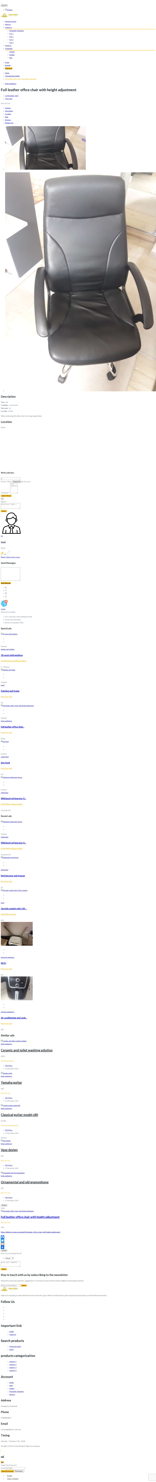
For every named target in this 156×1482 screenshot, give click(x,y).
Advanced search (15, 1346)
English (11, 55)
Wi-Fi (3, 963)
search (11, 1349)
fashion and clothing (7, 649)
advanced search (10, 21)
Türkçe (10, 10)
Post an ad (8, 68)
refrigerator (4, 793)
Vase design (9, 1150)
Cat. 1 (11, 34)
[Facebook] (78, 1237)
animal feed (5, 757)
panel (2, 685)
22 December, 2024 (11, 96)
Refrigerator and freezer (13, 875)
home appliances (10, 84)
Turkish (11, 52)
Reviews (8, 120)
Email (3, 1468)
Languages (8, 48)
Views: (8, 99)
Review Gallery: (6, 482)
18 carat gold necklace (12, 655)
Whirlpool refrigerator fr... (13, 798)
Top (2, 1462)
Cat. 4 (11, 43)
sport (2, 903)
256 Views (8, 1130)
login (11, 1385)
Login (7, 62)
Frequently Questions (16, 31)
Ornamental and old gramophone (25, 1182)
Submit (4, 1269)
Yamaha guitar (11, 1082)
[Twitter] (78, 1240)
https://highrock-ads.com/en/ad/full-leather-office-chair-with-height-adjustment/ (30, 1232)
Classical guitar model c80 (19, 1115)
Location (8, 114)
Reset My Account (7, 1471)
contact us (8, 27)
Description (9, 111)
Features (8, 108)
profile (11, 1331)
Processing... (19, 1471)
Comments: (5, 493)
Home (7, 73)
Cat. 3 (11, 40)
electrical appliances (7, 957)
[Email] (78, 1244)
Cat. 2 (11, 37)
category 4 (12, 1370)
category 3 (12, 1367)
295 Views (8, 1165)
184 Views (8, 1066)
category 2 (12, 1364)
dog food (5, 762)
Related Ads (9, 123)
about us (8, 24)
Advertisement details (12, 76)
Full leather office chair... (12, 727)
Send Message (6, 583)
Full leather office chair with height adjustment (20, 79)
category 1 (12, 1362)
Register (8, 65)
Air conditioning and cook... (14, 1017)
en (6, 5)
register (11, 1388)
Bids (6, 117)
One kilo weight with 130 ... (14, 908)
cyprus (3, 609)
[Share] (78, 1247)
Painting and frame (10, 691)
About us (8, 45)
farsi (10, 58)
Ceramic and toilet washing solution (27, 1050)
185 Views (8, 1098)
